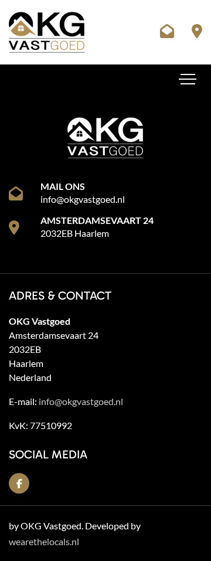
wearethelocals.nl (44, 541)
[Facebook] (19, 483)
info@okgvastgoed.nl (82, 199)
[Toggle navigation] (187, 79)
